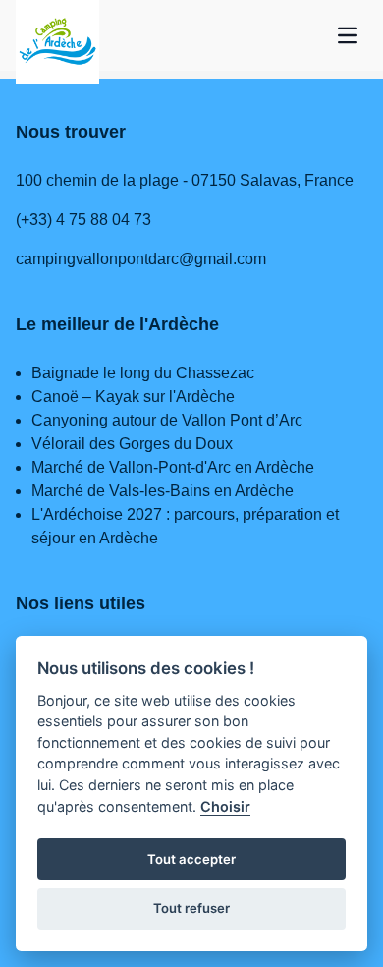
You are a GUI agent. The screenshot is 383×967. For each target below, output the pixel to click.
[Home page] (57, 42)
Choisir (225, 806)
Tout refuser (191, 908)
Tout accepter (191, 859)
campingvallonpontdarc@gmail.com (141, 259)
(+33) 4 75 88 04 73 (83, 219)
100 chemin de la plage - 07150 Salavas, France (185, 180)
